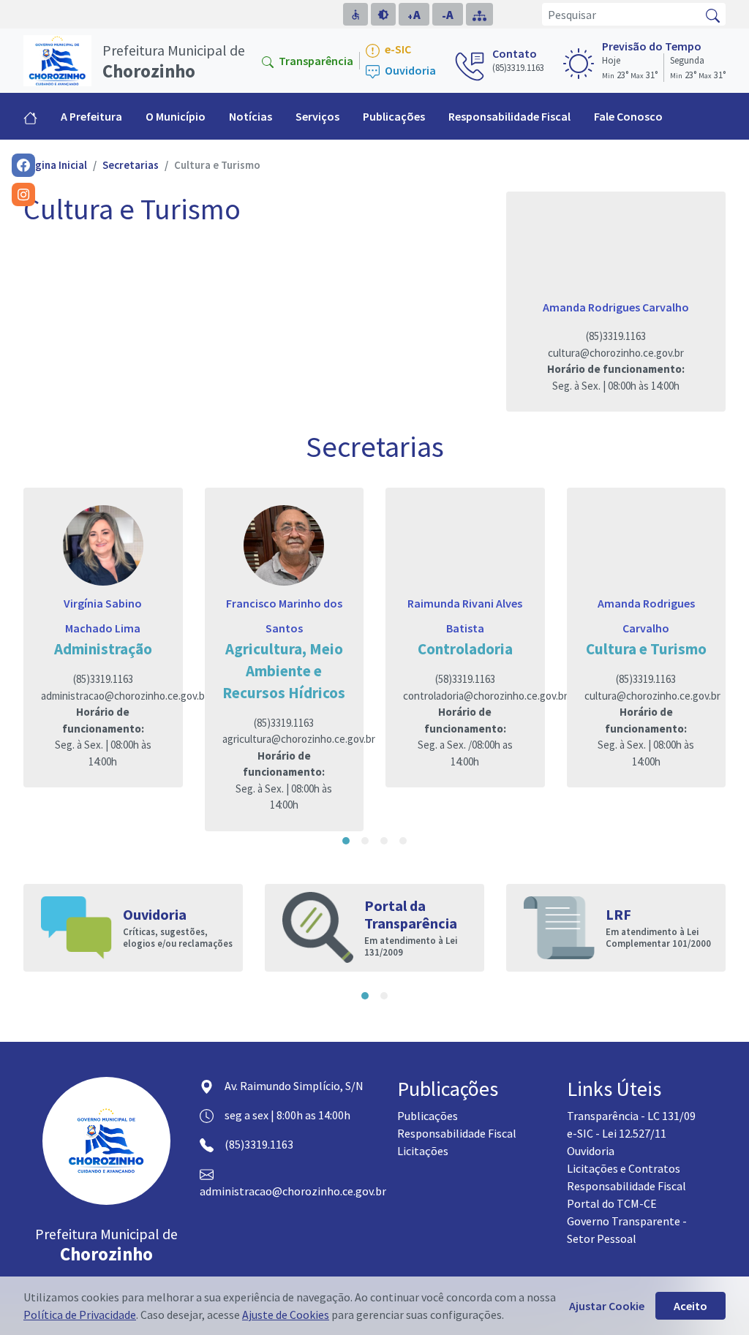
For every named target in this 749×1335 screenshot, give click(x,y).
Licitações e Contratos (623, 1168)
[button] (346, 840)
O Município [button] (176, 116)
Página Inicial (55, 165)
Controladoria (465, 649)
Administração (103, 649)
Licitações (422, 1150)
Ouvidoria (409, 70)
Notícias (250, 116)
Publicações (427, 1115)
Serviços (317, 116)
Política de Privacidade (79, 1314)
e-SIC (397, 49)
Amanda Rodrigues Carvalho (616, 307)
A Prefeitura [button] (91, 116)
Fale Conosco (628, 116)
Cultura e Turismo (646, 649)
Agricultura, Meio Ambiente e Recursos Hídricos (283, 671)
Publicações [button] (394, 116)
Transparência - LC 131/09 (631, 1115)
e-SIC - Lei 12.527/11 (616, 1133)
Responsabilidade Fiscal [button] (509, 116)
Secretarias (130, 165)
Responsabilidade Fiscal (456, 1133)
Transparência (314, 60)
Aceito (690, 1305)
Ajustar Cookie (606, 1305)
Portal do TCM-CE (612, 1203)
